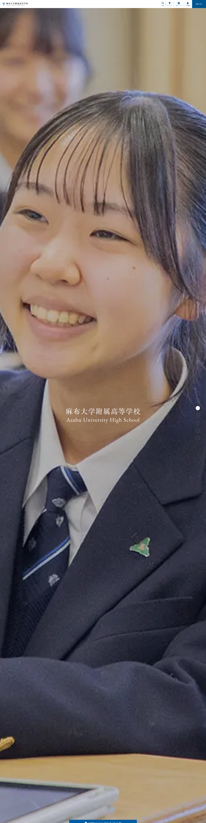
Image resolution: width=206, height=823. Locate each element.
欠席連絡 (188, 5)
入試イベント (178, 5)
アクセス (169, 5)
